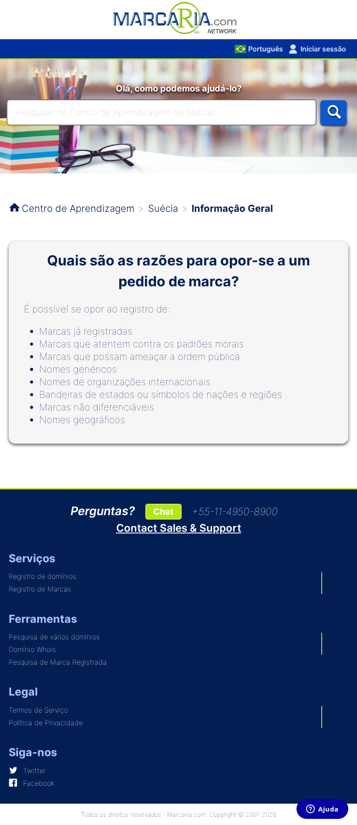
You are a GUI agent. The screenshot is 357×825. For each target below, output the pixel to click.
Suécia (163, 208)
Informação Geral (232, 208)
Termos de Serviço (38, 710)
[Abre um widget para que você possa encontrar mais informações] (322, 810)
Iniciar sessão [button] (323, 48)
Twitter (34, 770)
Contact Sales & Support (178, 528)
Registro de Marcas (40, 588)
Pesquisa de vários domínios (54, 636)
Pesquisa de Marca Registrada (58, 662)
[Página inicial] (178, 17)
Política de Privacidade (46, 722)
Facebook (38, 783)
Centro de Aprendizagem (78, 208)
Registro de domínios (42, 576)
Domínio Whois (32, 649)
